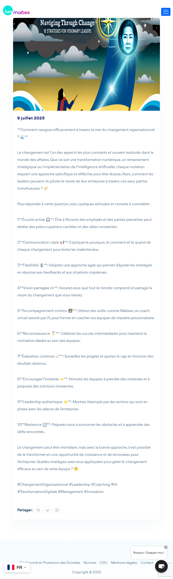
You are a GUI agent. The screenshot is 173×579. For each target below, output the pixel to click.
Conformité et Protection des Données (50, 562)
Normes (90, 562)
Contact (147, 562)
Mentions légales (124, 562)
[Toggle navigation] (165, 12)
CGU (104, 562)
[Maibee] (16, 10)
